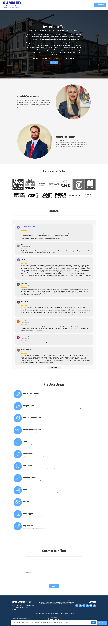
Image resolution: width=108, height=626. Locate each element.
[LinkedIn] (80, 605)
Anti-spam (93, 619)
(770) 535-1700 (101, 4)
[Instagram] (94, 605)
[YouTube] (90, 605)
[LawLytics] (54, 619)
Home (51, 5)
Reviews (74, 5)
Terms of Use (78, 619)
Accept (93, 622)
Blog (85, 5)
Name (27, 555)
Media (79, 5)
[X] (87, 605)
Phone (28, 561)
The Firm (57, 5)
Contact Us (54, 62)
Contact (90, 5)
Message (28, 572)
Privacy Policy (86, 619)
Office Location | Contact (22, 601)
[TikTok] (83, 605)
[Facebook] (76, 605)
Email (27, 566)
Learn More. (65, 622)
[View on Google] (18, 245)
